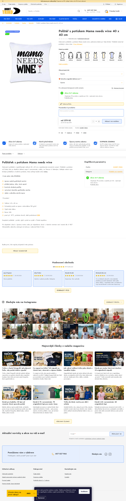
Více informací (77, 44)
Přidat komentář (20, 251)
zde (37, 494)
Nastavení (41, 498)
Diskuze (20, 154)
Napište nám (68, 474)
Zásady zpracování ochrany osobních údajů (13, 477)
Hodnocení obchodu (63, 262)
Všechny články (63, 421)
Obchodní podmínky (36, 4)
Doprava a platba (23, 4)
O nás (3, 4)
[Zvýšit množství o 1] (98, 121)
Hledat (78, 11)
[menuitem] (8, 18)
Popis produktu (6, 154)
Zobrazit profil (112, 302)
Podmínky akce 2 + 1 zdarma (41, 480)
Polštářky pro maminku (116, 172)
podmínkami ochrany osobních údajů (95, 439)
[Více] (119, 18)
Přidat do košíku (112, 121)
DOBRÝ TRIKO (84, 128)
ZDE (38, 215)
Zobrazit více (63, 290)
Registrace (119, 4)
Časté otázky (11, 4)
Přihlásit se (117, 434)
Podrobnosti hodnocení (83, 38)
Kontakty (67, 477)
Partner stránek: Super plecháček (11, 484)
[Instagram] (110, 454)
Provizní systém (6, 480)
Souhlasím (84, 491)
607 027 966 (92, 10)
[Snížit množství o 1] (93, 121)
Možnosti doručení (119, 88)
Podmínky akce (69, 98)
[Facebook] (106, 454)
